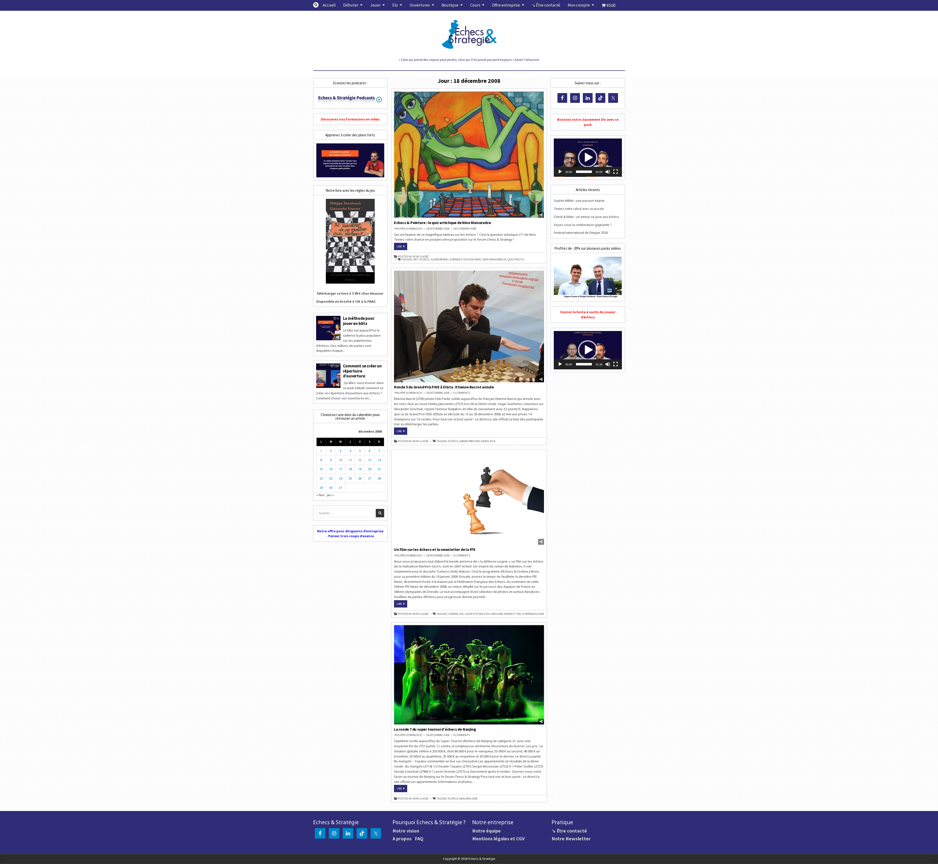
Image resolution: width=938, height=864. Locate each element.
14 (379, 460)
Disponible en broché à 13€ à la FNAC (346, 301)
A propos (402, 838)
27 (369, 478)
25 (350, 478)
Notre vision (406, 831)
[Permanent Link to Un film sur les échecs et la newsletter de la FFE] (469, 498)
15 (321, 469)
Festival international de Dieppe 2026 (581, 232)
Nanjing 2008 (468, 798)
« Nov (320, 495)
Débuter (350, 5)
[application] (588, 158)
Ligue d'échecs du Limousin (484, 613)
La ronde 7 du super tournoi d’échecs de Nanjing (435, 729)
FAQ (419, 838)
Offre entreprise (506, 5)
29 (321, 487)
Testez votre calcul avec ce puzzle (579, 208)
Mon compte (579, 5)
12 (360, 460)
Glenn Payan (439, 259)
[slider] (584, 172)
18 (350, 469)
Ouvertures (420, 5)
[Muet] (607, 171)
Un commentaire (464, 228)
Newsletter (512, 613)
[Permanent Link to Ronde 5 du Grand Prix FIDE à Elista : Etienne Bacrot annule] (469, 326)
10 (340, 460)
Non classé (420, 256)
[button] (587, 157)
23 (330, 478)
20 (369, 469)
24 (340, 478)
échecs (424, 259)
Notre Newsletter (571, 838)
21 (379, 469)
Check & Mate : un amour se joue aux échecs (586, 216)
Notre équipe (486, 831)
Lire (402, 247)
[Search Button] (316, 5)
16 (330, 469)
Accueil (329, 5)
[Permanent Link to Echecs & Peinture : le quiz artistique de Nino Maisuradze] (469, 154)
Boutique (450, 5)
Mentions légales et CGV (498, 838)
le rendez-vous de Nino (465, 259)
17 (340, 469)
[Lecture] (560, 171)
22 (321, 478)
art (415, 259)
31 (340, 487)
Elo (395, 5)
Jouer (375, 5)
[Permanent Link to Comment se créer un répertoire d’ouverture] (328, 375)
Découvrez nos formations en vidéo (350, 119)
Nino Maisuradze (494, 259)
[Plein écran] (615, 171)
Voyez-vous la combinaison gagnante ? (583, 225)
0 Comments (461, 392)
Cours (475, 5)
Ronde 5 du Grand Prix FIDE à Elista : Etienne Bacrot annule (444, 386)
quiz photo (516, 259)
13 (369, 460)
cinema (453, 613)
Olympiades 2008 (533, 613)
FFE (461, 613)
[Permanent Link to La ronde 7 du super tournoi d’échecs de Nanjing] (469, 675)
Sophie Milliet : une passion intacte (579, 200)
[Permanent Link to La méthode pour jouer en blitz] (328, 328)
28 (379, 478)
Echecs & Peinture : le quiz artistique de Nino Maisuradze (442, 222)
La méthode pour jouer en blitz (358, 321)
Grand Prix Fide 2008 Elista (477, 441)
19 (360, 469)
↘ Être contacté (546, 5)
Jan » (330, 495)
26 (360, 478)
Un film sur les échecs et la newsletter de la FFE (435, 549)
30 (330, 487)
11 (350, 460)
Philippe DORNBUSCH (408, 228)
